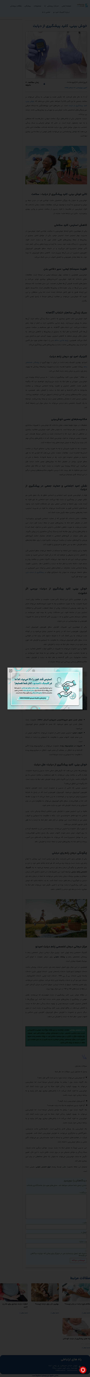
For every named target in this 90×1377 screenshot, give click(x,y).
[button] (11, 671)
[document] (45, 688)
